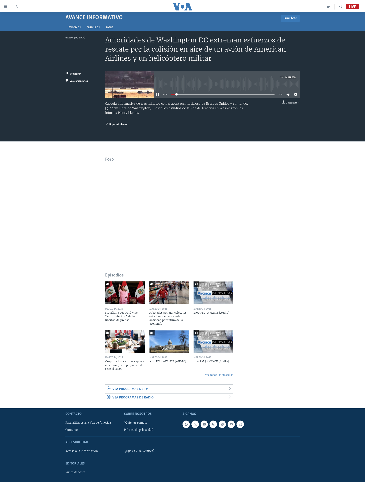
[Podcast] (222, 424)
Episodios (74, 27)
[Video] (329, 7)
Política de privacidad (138, 430)
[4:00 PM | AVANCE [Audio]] (213, 292)
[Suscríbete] (231, 424)
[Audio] (340, 7)
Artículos (93, 27)
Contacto (71, 430)
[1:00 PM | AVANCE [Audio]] (213, 341)
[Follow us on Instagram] (240, 424)
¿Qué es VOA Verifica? (139, 451)
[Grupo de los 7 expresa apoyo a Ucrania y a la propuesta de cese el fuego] (125, 341)
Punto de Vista (75, 472)
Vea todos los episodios (219, 375)
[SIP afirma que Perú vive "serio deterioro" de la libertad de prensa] (125, 292)
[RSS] (213, 424)
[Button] (73, 74)
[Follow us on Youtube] (204, 424)
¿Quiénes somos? (135, 422)
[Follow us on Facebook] (186, 424)
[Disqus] (170, 210)
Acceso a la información (81, 451)
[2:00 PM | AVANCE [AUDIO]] (169, 341)
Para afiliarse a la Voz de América (88, 422)
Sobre (109, 27)
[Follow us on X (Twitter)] (195, 424)
